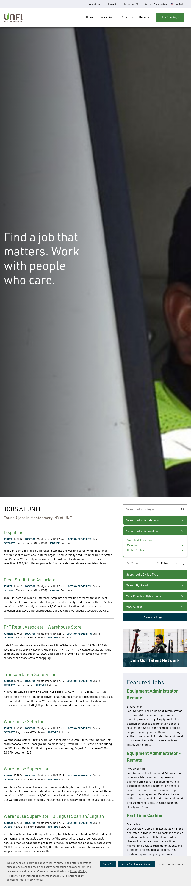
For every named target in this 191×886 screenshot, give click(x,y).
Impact (112, 3)
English (179, 3)
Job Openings (170, 17)
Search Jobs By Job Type (142, 574)
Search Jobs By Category (142, 520)
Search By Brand (137, 585)
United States (135, 550)
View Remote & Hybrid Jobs (143, 596)
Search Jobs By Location (142, 531)
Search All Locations (139, 540)
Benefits (144, 17)
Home (89, 17)
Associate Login (153, 617)
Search (182, 509)
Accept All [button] (108, 863)
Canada (132, 545)
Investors (129, 3)
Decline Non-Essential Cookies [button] (136, 863)
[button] (170, 864)
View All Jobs (134, 606)
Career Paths (107, 17)
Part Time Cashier (145, 815)
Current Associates (155, 3)
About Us (94, 3)
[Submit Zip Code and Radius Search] (182, 563)
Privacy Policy (78, 871)
